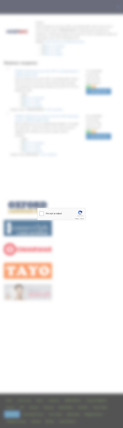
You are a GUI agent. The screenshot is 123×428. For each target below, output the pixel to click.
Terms (82, 218)
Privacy (77, 218)
